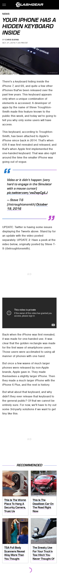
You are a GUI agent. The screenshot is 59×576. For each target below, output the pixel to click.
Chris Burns (12, 39)
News (6, 14)
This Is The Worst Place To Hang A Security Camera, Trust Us (15, 505)
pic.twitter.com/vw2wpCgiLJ (27, 193)
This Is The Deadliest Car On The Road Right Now (43, 505)
